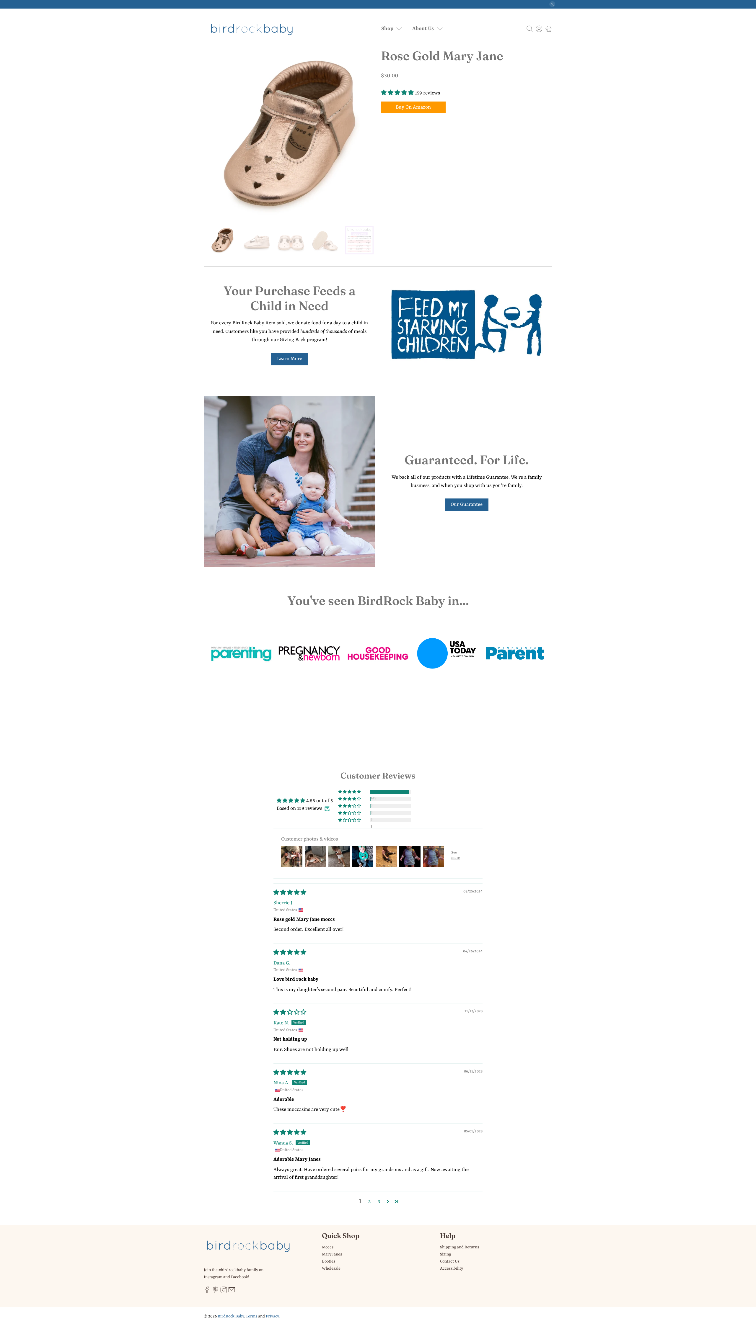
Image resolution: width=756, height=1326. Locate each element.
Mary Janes (332, 1254)
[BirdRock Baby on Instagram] (223, 1291)
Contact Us (450, 1261)
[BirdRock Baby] (252, 29)
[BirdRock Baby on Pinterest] (215, 1291)
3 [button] (379, 1201)
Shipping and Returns (459, 1247)
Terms (251, 1316)
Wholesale (331, 1268)
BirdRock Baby (231, 1316)
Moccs (327, 1247)
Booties (328, 1261)
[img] (289, 893)
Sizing (445, 1254)
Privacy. (273, 1316)
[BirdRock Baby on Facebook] (207, 1291)
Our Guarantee (467, 504)
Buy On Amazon (413, 107)
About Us (423, 29)
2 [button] (369, 1201)
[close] (552, 4)
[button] (397, 93)
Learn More (289, 359)
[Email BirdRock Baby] (231, 1291)
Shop (387, 29)
